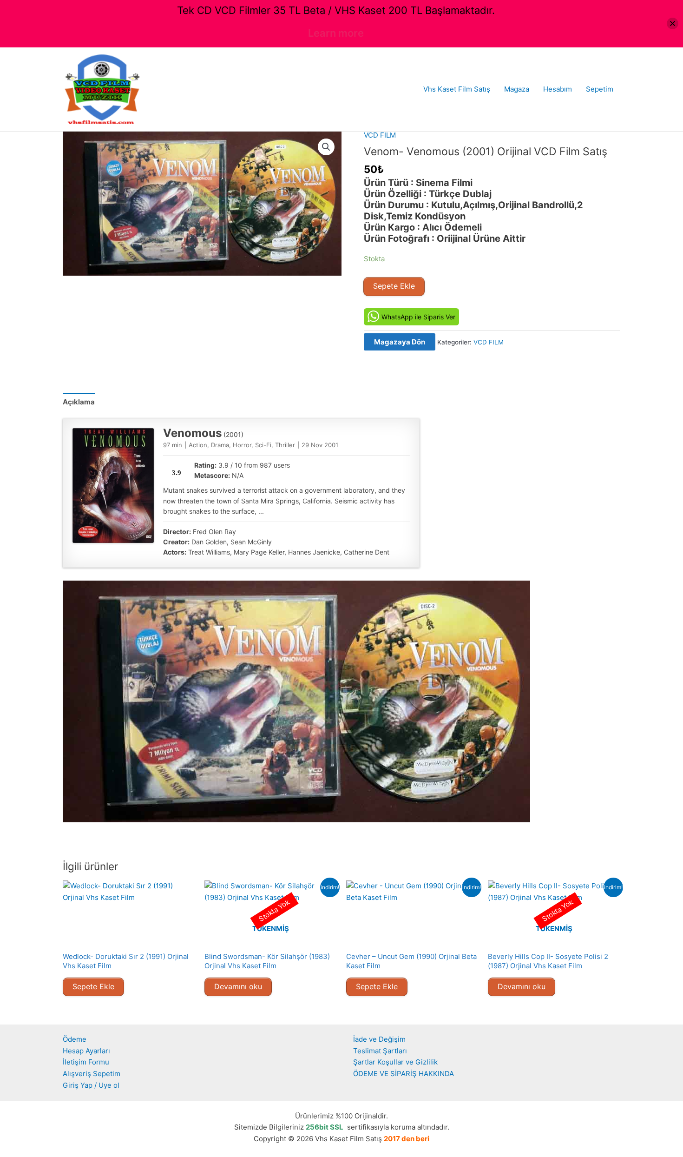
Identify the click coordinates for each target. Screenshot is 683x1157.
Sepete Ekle (394, 286)
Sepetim (599, 89)
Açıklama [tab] (79, 401)
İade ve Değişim (379, 1039)
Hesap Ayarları (86, 1050)
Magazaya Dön (399, 341)
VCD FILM (380, 135)
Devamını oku (238, 986)
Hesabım (557, 89)
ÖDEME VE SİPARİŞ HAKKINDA (403, 1073)
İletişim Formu (86, 1062)
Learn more (336, 33)
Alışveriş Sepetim (91, 1073)
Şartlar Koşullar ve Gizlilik (395, 1062)
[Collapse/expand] (672, 23)
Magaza (516, 89)
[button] (326, 147)
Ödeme (74, 1039)
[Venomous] (113, 485)
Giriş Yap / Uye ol (91, 1085)
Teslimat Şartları (380, 1050)
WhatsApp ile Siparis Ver (418, 317)
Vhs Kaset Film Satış (456, 89)
